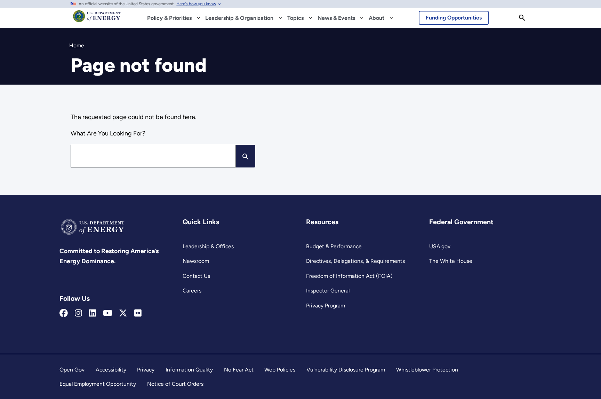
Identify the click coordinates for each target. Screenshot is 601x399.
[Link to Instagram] (78, 313)
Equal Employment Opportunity (97, 384)
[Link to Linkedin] (92, 313)
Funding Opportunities (454, 17)
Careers (192, 290)
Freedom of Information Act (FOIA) (349, 276)
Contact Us (196, 276)
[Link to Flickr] (138, 313)
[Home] (97, 19)
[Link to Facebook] (63, 313)
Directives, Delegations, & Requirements (355, 261)
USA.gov (439, 246)
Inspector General (328, 290)
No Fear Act (239, 369)
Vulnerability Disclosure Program (345, 369)
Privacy (145, 369)
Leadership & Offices (208, 246)
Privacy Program (325, 305)
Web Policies (279, 369)
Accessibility (111, 369)
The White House (450, 261)
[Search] (522, 18)
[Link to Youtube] (107, 313)
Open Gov (72, 369)
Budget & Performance (334, 246)
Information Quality (189, 369)
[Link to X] (123, 313)
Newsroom (196, 261)
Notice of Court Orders (175, 384)
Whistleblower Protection (427, 369)
